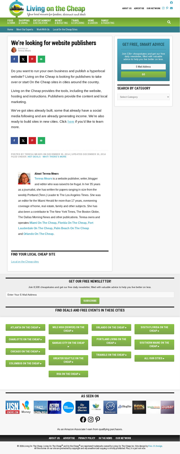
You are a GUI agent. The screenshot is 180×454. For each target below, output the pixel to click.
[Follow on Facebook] (171, 2)
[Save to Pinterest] (32, 59)
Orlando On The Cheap (39, 233)
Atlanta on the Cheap (24, 327)
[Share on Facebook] (14, 59)
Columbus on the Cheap (24, 363)
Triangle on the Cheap (110, 354)
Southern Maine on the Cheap (154, 344)
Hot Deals (34, 156)
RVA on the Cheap (67, 374)
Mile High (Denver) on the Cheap (68, 329)
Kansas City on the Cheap (68, 342)
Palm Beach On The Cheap (71, 228)
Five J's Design (155, 446)
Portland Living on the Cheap (111, 341)
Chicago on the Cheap (24, 351)
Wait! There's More (55, 156)
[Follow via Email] (171, 8)
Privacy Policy (86, 438)
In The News (105, 438)
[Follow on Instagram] (163, 8)
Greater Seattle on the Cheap (68, 360)
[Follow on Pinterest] (167, 8)
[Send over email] (41, 59)
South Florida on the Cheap (154, 329)
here (71, 121)
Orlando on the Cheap (110, 327)
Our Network (153, 8)
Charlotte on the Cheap (24, 339)
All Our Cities (153, 358)
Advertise (139, 8)
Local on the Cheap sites (25, 261)
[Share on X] (23, 59)
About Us (127, 8)
